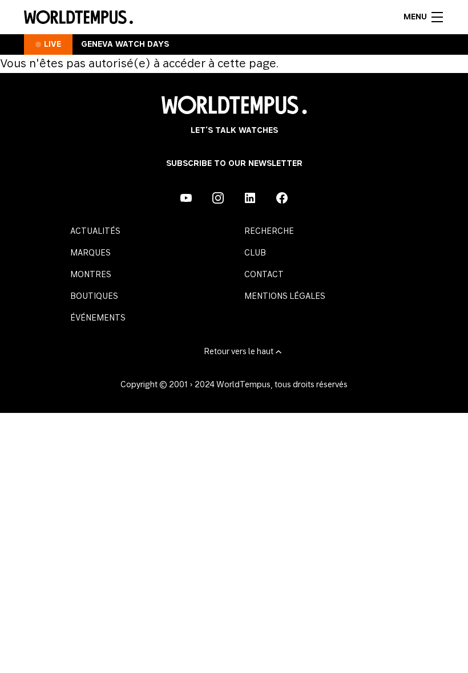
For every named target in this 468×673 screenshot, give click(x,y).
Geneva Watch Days (125, 44)
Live (52, 44)
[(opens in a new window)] (186, 198)
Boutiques (94, 297)
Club (255, 253)
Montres (90, 275)
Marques (90, 253)
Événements (98, 318)
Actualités (95, 232)
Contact (264, 275)
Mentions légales (284, 297)
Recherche (269, 232)
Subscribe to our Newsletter (234, 164)
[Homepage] (78, 17)
